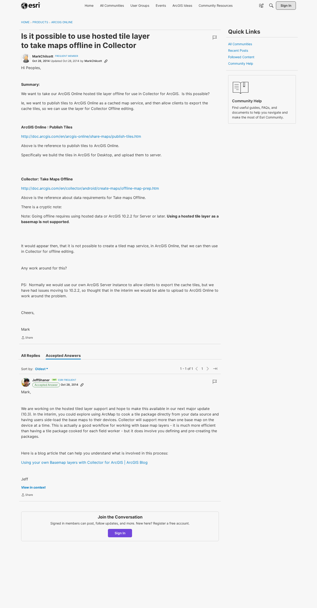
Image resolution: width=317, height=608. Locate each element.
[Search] (271, 5)
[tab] (30, 355)
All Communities (240, 44)
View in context (33, 487)
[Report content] (214, 37)
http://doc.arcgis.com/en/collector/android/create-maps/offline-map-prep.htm (90, 188)
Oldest (40, 369)
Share (27, 338)
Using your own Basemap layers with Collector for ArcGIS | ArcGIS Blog (84, 462)
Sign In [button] (120, 533)
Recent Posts (238, 50)
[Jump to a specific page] (215, 368)
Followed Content (241, 57)
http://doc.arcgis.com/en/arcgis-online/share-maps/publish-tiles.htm (81, 136)
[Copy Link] (106, 61)
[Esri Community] (31, 5)
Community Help (240, 63)
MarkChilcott (42, 56)
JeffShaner (41, 380)
